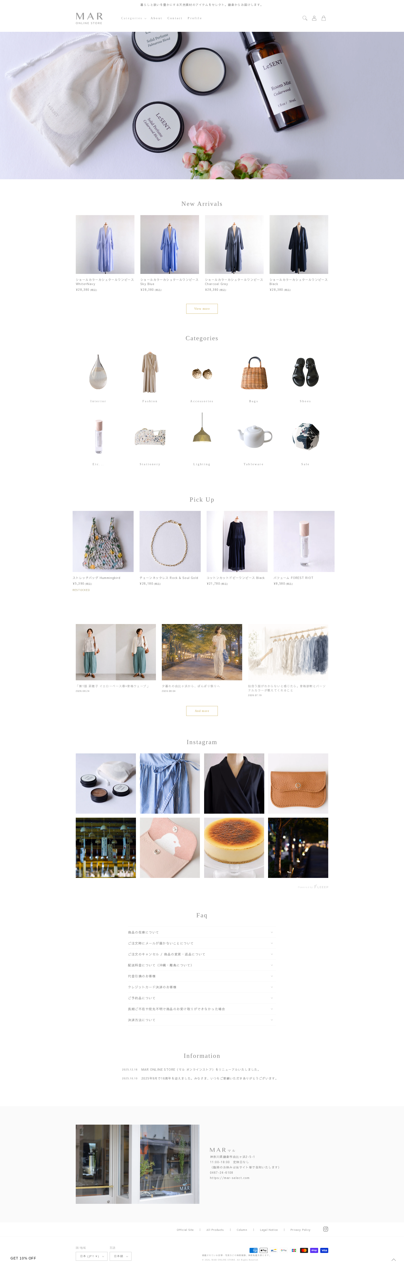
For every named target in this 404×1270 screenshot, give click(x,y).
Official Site (185, 1229)
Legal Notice (269, 1229)
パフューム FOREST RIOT (294, 578)
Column (242, 1229)
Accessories (202, 401)
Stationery (150, 464)
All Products (215, 1229)
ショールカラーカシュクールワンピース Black (299, 281)
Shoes (305, 401)
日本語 (118, 1256)
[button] (133, 18)
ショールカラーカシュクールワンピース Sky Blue (169, 281)
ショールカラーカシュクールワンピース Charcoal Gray (234, 281)
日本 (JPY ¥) (89, 1256)
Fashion (150, 401)
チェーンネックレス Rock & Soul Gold (169, 578)
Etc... (98, 464)
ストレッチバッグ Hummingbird (96, 578)
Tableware (254, 464)
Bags (253, 401)
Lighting (202, 464)
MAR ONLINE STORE (223, 1260)
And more (202, 711)
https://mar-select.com (230, 1178)
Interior (98, 401)
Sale (305, 464)
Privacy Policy (301, 1229)
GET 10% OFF (23, 1258)
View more (202, 308)
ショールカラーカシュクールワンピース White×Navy (105, 281)
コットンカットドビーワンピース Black (236, 578)
